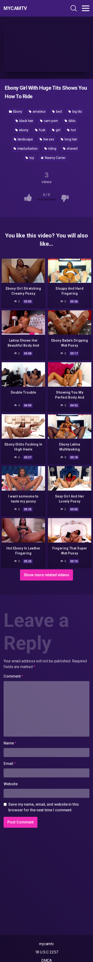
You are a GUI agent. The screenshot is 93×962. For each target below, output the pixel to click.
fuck (42, 130)
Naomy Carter (55, 158)
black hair (26, 121)
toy (31, 158)
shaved (72, 148)
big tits (77, 111)
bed (58, 111)
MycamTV (15, 8)
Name (10, 743)
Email (10, 763)
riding (51, 148)
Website (10, 784)
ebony (23, 130)
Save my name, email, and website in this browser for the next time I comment (43, 807)
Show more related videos (46, 575)
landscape (25, 139)
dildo (72, 121)
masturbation (27, 148)
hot (73, 130)
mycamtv (46, 944)
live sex (48, 139)
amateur (39, 111)
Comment (13, 676)
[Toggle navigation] (85, 8)
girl (57, 130)
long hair (70, 139)
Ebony (17, 111)
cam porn (50, 121)
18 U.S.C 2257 (46, 952)
